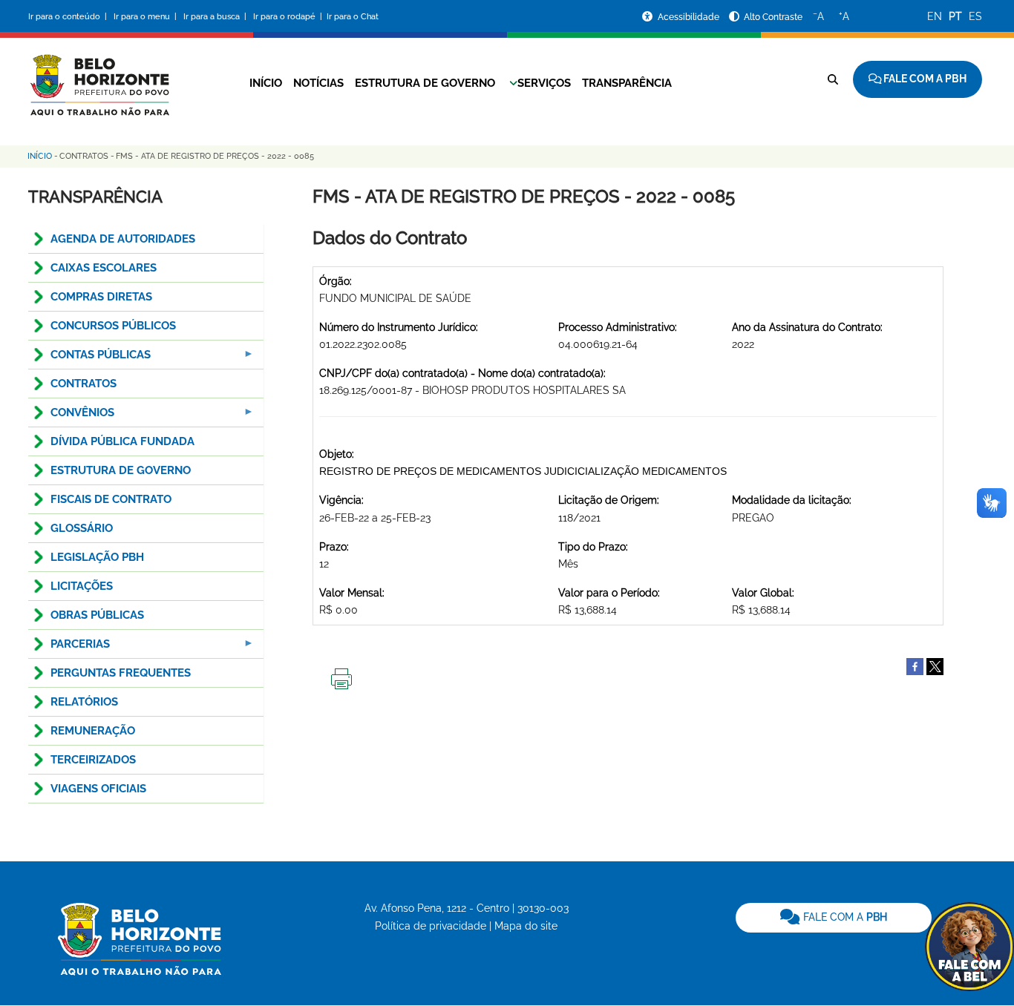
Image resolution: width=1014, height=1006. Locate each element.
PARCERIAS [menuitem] (69, 648)
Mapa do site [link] (525, 926)
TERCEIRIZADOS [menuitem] (93, 759)
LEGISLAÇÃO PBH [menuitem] (97, 557)
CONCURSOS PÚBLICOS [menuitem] (113, 325)
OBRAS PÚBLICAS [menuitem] (97, 615)
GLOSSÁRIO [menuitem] (81, 528)
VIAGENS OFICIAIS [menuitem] (98, 788)
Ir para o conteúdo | (69, 17)
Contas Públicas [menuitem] (89, 358)
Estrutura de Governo (425, 83)
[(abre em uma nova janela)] (934, 665)
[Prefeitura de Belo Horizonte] (98, 75)
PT (955, 16)
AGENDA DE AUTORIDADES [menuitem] (122, 239)
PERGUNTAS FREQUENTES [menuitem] (120, 673)
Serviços (544, 83)
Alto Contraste (773, 17)
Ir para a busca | (216, 17)
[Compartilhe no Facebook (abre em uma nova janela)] (914, 665)
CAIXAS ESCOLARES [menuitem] (103, 267)
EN (934, 16)
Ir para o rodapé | (289, 17)
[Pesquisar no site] (833, 79)
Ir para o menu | (146, 17)
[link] (834, 918)
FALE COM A (843, 917)
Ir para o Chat (353, 17)
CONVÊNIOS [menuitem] (71, 416)
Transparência (627, 83)
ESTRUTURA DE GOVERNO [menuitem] (120, 470)
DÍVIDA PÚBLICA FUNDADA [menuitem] (122, 441)
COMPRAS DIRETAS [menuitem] (101, 296)
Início (265, 83)
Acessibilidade (690, 17)
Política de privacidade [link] (430, 926)
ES (975, 16)
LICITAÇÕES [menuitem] (81, 586)
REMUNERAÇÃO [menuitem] (92, 730)
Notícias (318, 83)
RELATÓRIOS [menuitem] (84, 702)
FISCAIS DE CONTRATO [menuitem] (110, 499)
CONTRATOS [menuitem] (83, 383)
